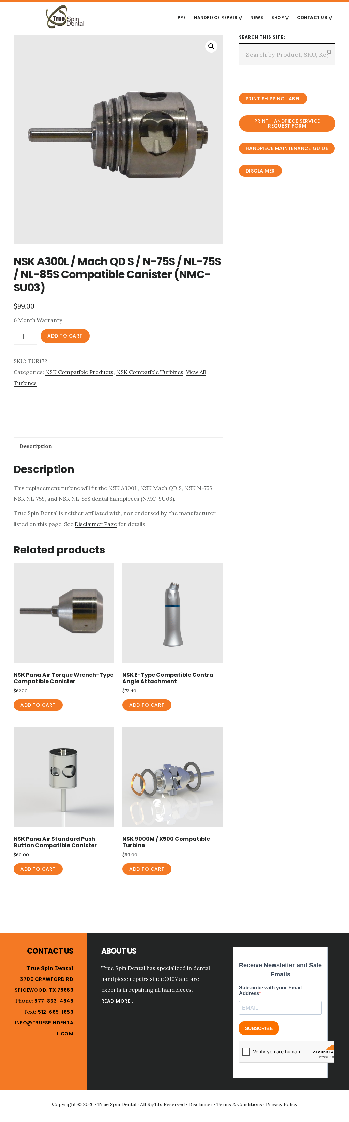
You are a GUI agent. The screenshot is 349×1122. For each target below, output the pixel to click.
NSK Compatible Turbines (149, 372)
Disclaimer (260, 170)
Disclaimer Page (96, 524)
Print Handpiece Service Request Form (287, 123)
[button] (211, 46)
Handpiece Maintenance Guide (287, 148)
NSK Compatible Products (79, 372)
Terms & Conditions (239, 1104)
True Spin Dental (65, 17)
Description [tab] (35, 446)
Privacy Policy (281, 1104)
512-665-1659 (55, 1011)
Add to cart (65, 335)
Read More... (118, 1001)
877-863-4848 (53, 1001)
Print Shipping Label (273, 98)
